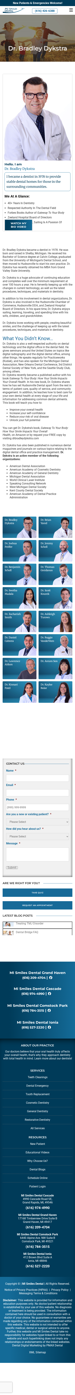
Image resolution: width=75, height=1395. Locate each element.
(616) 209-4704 (34, 978)
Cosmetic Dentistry (37, 1102)
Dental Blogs (37, 1169)
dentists (66, 1058)
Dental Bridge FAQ (27, 932)
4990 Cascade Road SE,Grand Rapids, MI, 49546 (37, 1200)
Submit (12, 867)
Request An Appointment (37, 905)
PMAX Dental (54, 1345)
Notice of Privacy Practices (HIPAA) (26, 1289)
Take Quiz (37, 892)
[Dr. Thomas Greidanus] (55, 574)
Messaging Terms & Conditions (38, 1293)
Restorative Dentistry (37, 1119)
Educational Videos (37, 1152)
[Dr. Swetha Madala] (19, 597)
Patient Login (37, 1186)
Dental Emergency (37, 1085)
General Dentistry (37, 1111)
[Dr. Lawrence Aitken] (19, 668)
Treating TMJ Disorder (29, 923)
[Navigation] (71, 10)
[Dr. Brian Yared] (55, 527)
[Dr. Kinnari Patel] (19, 691)
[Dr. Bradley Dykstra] (19, 527)
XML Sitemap (37, 1352)
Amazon (21, 435)
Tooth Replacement (38, 1094)
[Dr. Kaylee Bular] (55, 691)
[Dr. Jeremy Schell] (55, 550)
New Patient (37, 1144)
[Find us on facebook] (51, 978)
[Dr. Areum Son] (55, 668)
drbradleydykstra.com (25, 438)
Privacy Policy (60, 1289)
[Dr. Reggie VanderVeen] (55, 644)
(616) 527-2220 (33, 1027)
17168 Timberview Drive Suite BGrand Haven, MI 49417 (37, 1220)
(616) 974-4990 (32, 994)
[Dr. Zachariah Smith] (19, 621)
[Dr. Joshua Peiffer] (19, 550)
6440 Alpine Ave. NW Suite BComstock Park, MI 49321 (37, 1239)
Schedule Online (37, 1178)
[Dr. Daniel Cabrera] (19, 644)
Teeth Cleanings (37, 1077)
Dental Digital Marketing (27, 1345)
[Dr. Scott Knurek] (55, 597)
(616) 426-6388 (45, 11)
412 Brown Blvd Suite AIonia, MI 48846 (37, 1259)
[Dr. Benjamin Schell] (19, 574)
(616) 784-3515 (33, 1011)
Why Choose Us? (37, 1161)
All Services (38, 1128)
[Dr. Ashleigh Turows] (55, 621)
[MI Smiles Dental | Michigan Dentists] (12, 10)
